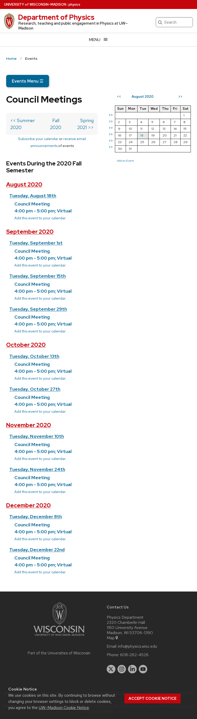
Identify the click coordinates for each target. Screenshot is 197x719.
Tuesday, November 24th (37, 469)
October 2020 (26, 345)
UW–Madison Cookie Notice (64, 707)
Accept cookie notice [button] (152, 698)
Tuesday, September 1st (36, 243)
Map (111, 638)
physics (74, 4)
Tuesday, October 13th (34, 356)
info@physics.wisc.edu (137, 646)
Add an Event (125, 160)
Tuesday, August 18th (32, 196)
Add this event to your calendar (40, 217)
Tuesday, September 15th (37, 276)
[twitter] (111, 669)
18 (142, 135)
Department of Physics (56, 17)
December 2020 (28, 505)
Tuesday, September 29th (38, 309)
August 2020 (24, 184)
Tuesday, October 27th (34, 389)
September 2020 (30, 231)
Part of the (59, 653)
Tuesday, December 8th (35, 516)
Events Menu (27, 81)
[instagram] (121, 669)
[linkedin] (132, 669)
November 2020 (28, 425)
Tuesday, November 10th (36, 436)
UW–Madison (35, 4)
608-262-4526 (134, 654)
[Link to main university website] (59, 636)
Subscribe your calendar (38, 138)
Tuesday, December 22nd (37, 550)
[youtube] (143, 669)
